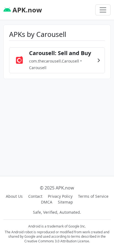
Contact (35, 196)
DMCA (46, 202)
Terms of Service (93, 196)
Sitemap (65, 202)
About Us (14, 196)
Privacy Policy (60, 196)
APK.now (26, 9)
